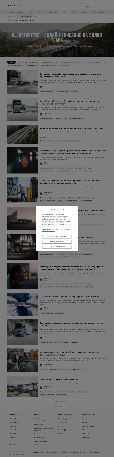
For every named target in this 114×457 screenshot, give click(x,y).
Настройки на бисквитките (57, 246)
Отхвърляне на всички (57, 241)
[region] (57, 228)
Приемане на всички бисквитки (57, 236)
